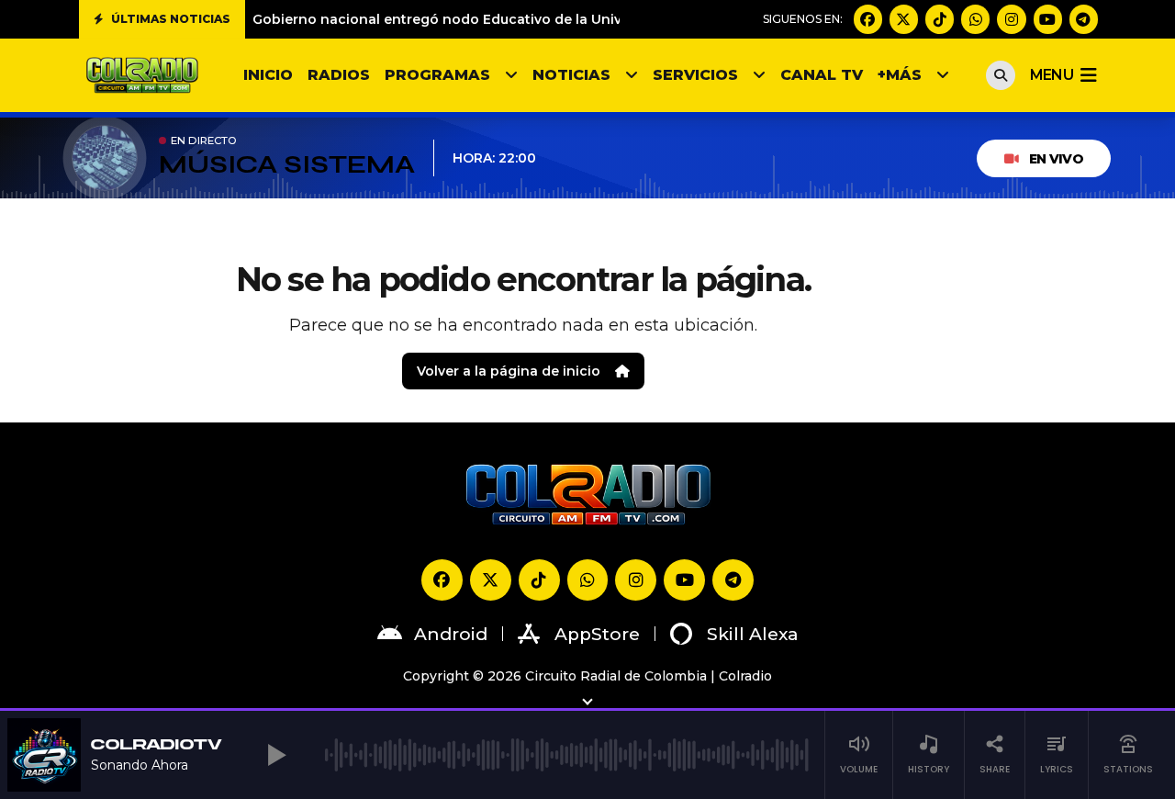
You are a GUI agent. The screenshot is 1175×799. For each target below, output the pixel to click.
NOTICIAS (571, 75)
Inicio (268, 75)
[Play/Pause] (277, 755)
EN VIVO (1056, 159)
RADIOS (339, 75)
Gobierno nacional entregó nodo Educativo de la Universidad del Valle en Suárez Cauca (551, 19)
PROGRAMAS (437, 75)
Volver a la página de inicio (508, 371)
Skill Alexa (753, 634)
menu (1051, 75)
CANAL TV (821, 75)
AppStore (597, 634)
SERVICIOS (695, 75)
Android (450, 634)
